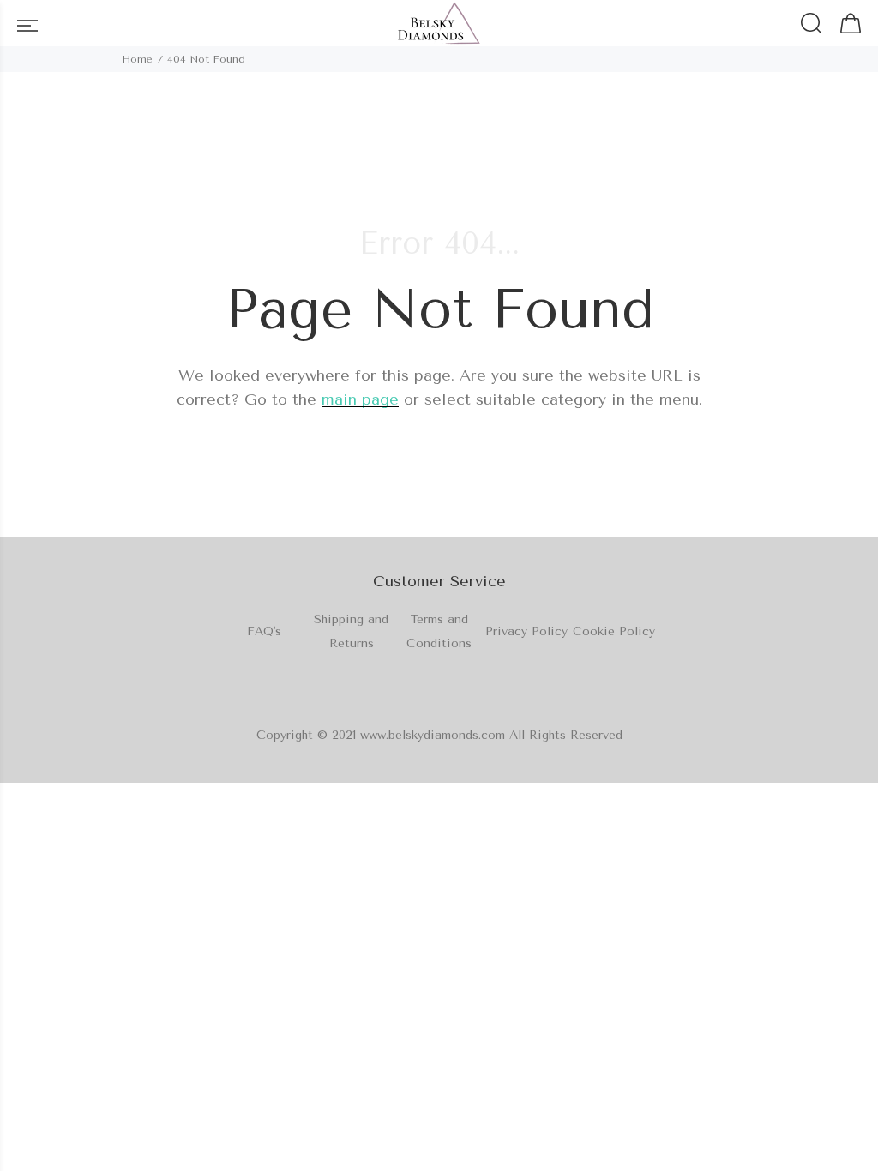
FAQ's (264, 631)
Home (137, 59)
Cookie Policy (614, 631)
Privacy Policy (526, 631)
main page (360, 399)
